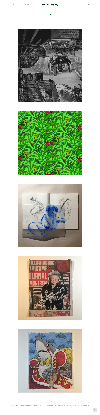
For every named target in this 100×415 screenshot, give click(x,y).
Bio (17, 4)
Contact (26, 4)
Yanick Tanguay (50, 4)
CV (20, 4)
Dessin (12, 4)
